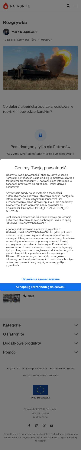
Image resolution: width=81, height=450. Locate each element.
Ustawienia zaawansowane (40, 279)
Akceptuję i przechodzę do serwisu (41, 287)
